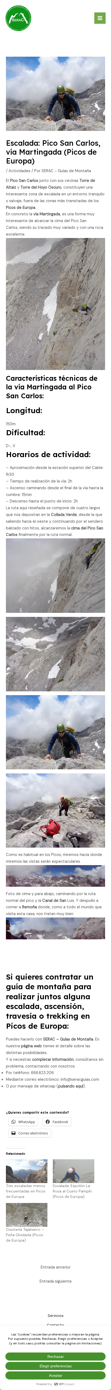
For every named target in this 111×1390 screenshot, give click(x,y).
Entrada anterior (56, 1267)
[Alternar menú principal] (100, 18)
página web (31, 1046)
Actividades (19, 171)
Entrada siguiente (56, 1281)
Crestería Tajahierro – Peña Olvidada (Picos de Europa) (25, 1235)
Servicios (56, 1315)
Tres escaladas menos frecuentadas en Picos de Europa (26, 1191)
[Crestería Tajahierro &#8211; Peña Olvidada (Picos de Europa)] (26, 1215)
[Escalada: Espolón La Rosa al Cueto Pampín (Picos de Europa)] (73, 1171)
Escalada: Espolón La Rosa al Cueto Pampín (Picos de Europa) (72, 1191)
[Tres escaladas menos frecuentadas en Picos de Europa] (26, 1171)
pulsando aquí (70, 1086)
